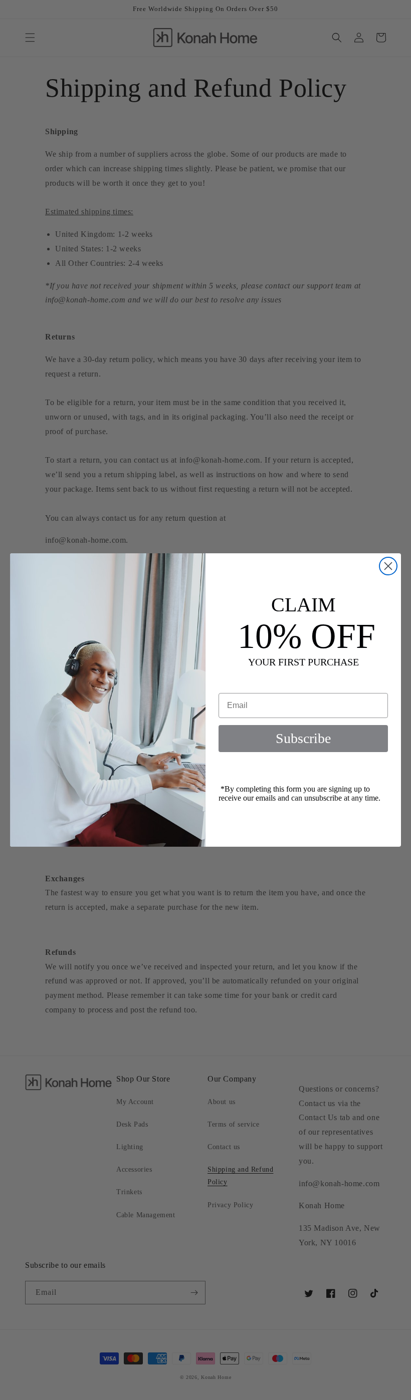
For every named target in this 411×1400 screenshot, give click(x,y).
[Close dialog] (388, 566)
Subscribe (303, 738)
